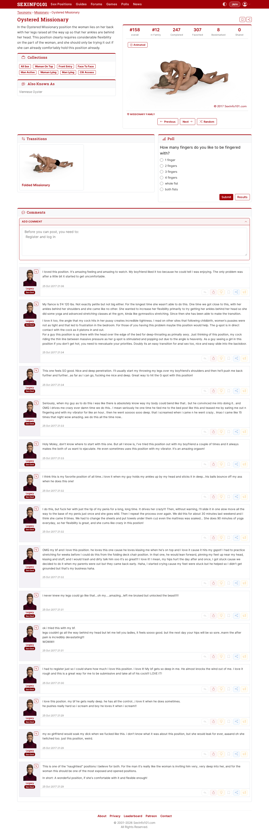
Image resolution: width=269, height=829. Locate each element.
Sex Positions (61, 4)
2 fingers (171, 166)
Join (235, 4)
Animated (139, 44)
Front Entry (65, 66)
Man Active (28, 72)
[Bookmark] (242, 19)
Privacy (115, 816)
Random (209, 121)
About (102, 816)
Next (186, 121)
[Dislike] (221, 292)
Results (242, 197)
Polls (125, 4)
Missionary (41, 12)
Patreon (151, 816)
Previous (169, 121)
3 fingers (171, 171)
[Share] (249, 19)
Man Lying (68, 72)
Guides (81, 4)
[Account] (246, 4)
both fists (171, 189)
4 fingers (171, 177)
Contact (166, 816)
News (137, 4)
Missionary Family (142, 114)
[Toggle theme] (224, 4)
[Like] (213, 292)
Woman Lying (48, 72)
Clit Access (87, 72)
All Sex (25, 66)
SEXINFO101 (32, 4)
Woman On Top (44, 66)
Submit (226, 197)
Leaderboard (133, 816)
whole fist (171, 183)
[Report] (244, 292)
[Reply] (205, 292)
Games (111, 4)
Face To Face (86, 66)
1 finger (170, 160)
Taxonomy (24, 12)
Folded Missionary (36, 185)
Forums (96, 4)
